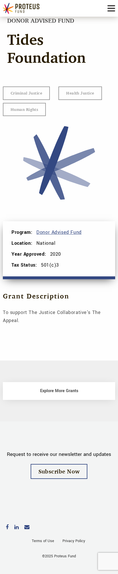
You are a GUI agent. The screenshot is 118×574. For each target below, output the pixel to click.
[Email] (26, 528)
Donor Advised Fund (58, 232)
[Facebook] (7, 528)
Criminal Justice (26, 92)
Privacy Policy (73, 541)
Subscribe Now (59, 471)
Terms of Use (43, 541)
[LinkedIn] (16, 528)
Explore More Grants (59, 391)
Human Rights (24, 109)
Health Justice (80, 92)
